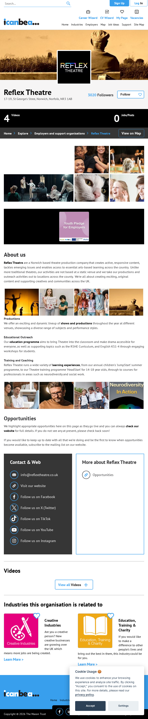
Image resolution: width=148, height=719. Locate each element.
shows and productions (76, 323)
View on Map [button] (131, 133)
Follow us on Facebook (38, 497)
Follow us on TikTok (35, 519)
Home (65, 24)
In (139, 3)
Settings (123, 705)
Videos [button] (69, 585)
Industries (77, 24)
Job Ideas (113, 24)
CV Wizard (107, 18)
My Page (122, 18)
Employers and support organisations (59, 133)
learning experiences (66, 365)
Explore (23, 133)
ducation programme (25, 342)
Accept (90, 705)
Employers (92, 24)
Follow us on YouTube (37, 530)
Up (119, 3)
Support (126, 24)
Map (103, 24)
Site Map (139, 24)
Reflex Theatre (27, 92)
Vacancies (136, 18)
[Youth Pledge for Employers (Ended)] (74, 226)
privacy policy (84, 694)
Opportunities (103, 475)
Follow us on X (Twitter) (38, 508)
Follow (125, 94)
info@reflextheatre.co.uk (39, 475)
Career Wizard (88, 18)
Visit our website (33, 486)
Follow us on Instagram (38, 541)
